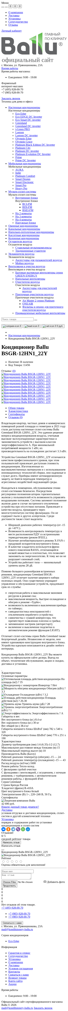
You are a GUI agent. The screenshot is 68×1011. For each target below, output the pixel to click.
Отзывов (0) (15, 417)
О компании (15, 12)
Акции (12, 984)
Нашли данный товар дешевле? (20, 806)
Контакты (14, 971)
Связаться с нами (12, 923)
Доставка (13, 15)
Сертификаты (16, 414)
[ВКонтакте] (3, 829)
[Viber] (18, 829)
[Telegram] (13, 829)
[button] (34, 65)
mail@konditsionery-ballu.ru (17, 929)
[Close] (2, 849)
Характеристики (18, 411)
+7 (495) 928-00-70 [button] (12, 907)
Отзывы (13, 24)
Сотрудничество (18, 21)
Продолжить (9, 885)
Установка (14, 18)
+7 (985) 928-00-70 (19, 913)
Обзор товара (16, 407)
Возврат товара (17, 977)
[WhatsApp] (23, 829)
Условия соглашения (20, 968)
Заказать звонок (10, 98)
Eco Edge (13, 941)
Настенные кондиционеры (24, 335)
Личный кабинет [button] (11, 30)
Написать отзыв (11, 842)
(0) (14, 370)
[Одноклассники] (8, 829)
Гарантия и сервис (19, 952)
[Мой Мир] (28, 829)
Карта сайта (15, 980)
